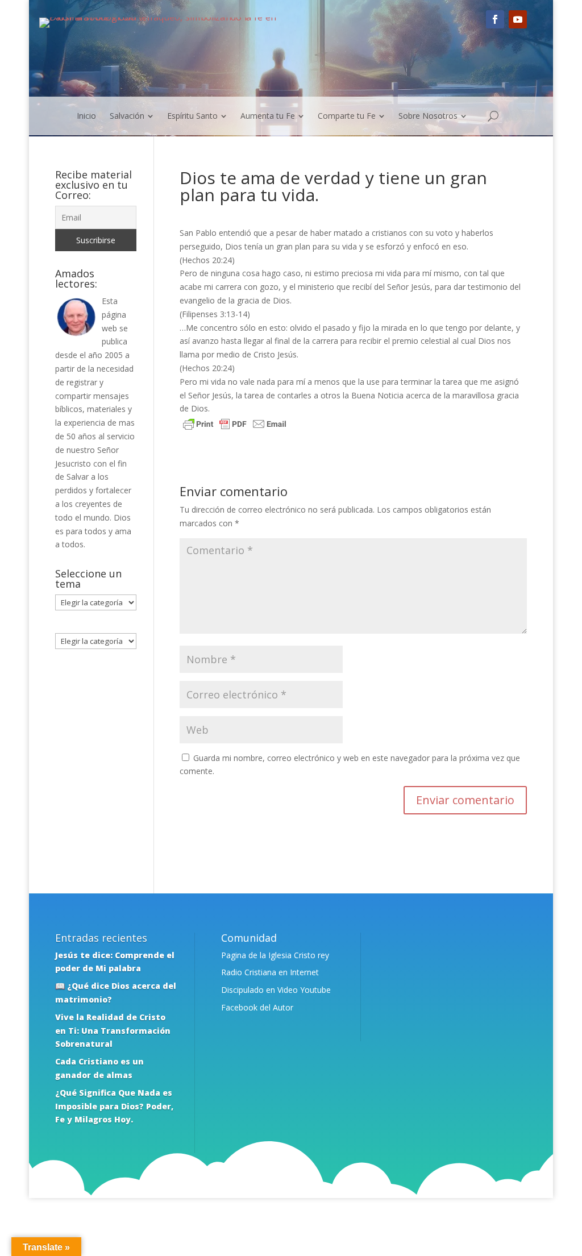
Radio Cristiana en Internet (270, 972)
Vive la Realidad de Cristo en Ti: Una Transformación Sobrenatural (113, 1031)
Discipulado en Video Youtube (276, 989)
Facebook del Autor (257, 1007)
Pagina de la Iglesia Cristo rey (275, 955)
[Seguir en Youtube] (518, 19)
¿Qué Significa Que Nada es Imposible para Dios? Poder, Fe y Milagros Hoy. (114, 1106)
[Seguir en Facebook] (495, 19)
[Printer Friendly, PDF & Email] (235, 425)
